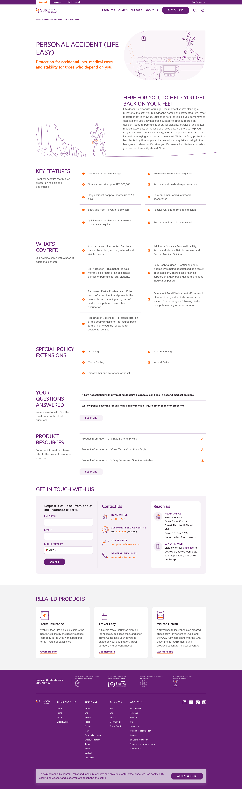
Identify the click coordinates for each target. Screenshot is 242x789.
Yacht (59, 717)
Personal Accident (93, 735)
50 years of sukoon (139, 739)
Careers (133, 735)
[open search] (195, 10)
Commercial (115, 722)
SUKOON (121, 532)
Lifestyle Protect (92, 739)
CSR (132, 722)
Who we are (135, 708)
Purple (87, 726)
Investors (134, 726)
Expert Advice (63, 722)
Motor (59, 708)
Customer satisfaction (140, 731)
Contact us (135, 748)
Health (88, 717)
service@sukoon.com (123, 557)
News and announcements (142, 744)
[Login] (202, 10)
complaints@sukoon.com (125, 545)
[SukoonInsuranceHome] (46, 10)
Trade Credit (116, 726)
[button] (51, 550)
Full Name (50, 516)
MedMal (88, 753)
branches (188, 548)
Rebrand (134, 713)
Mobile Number (53, 544)
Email (47, 530)
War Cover (89, 757)
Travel (87, 731)
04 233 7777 (118, 519)
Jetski (87, 744)
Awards (133, 717)
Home (38, 19)
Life (86, 713)
